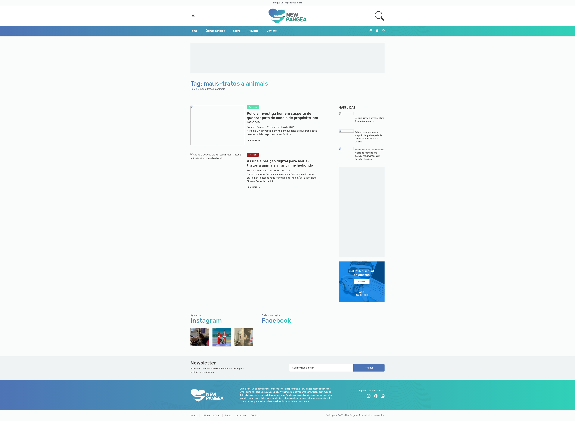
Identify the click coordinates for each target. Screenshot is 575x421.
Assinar (369, 367)
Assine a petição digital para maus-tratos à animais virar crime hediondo (280, 163)
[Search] (379, 16)
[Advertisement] (288, 58)
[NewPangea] (287, 16)
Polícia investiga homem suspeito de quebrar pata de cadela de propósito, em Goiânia (282, 117)
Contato (272, 30)
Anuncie (253, 30)
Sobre (236, 30)
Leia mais (252, 140)
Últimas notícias (215, 30)
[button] (193, 16)
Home (193, 30)
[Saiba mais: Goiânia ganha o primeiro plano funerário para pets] (346, 119)
